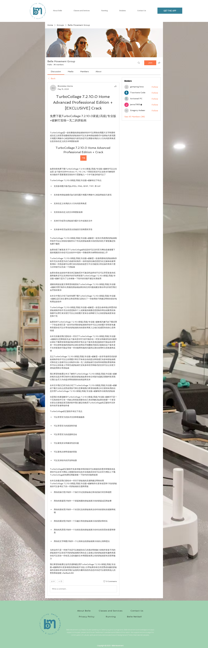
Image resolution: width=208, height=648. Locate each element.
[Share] (115, 86)
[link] (56, 71)
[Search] (138, 62)
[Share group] (159, 62)
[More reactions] (60, 581)
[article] (83, 339)
